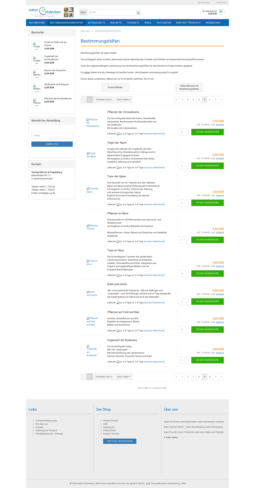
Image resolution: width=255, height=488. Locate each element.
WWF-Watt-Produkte (188, 22)
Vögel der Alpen (117, 142)
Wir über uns (42, 424)
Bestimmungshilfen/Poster (66, 22)
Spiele (147, 22)
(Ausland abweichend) (154, 133)
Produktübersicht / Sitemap (49, 433)
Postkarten (164, 22)
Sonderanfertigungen (46, 420)
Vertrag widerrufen (120, 441)
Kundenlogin (203, 2)
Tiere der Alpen (116, 176)
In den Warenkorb (207, 132)
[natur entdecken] (51, 12)
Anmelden (52, 144)
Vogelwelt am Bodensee (122, 340)
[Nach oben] (245, 483)
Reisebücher (213, 22)
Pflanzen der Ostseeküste (123, 112)
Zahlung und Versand (46, 430)
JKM (183, 483)
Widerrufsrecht (110, 420)
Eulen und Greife (117, 284)
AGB (105, 424)
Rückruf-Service (111, 433)
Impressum (108, 427)
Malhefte (116, 22)
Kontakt (39, 427)
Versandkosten (158, 483)
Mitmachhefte (96, 22)
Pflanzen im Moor (117, 213)
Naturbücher (37, 22)
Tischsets (133, 22)
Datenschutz (109, 430)
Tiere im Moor (115, 250)
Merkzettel (221, 2)
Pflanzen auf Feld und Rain (123, 312)
